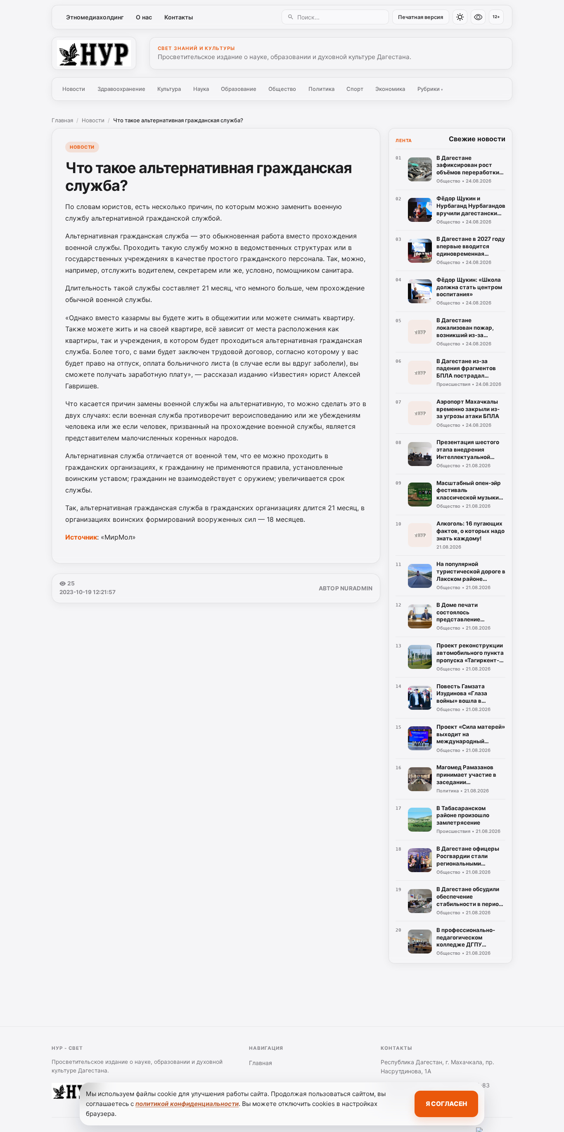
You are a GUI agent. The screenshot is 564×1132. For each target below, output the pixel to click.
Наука (201, 89)
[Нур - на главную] (94, 53)
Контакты (178, 17)
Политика (321, 89)
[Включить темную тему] (460, 17)
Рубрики (430, 89)
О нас (144, 17)
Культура (169, 89)
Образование (238, 89)
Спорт (354, 89)
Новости (73, 89)
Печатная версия (420, 17)
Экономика (390, 89)
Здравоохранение (121, 89)
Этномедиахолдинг (95, 17)
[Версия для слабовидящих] (478, 17)
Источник (81, 537)
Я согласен (446, 1104)
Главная (62, 120)
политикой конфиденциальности (187, 1104)
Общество (282, 89)
